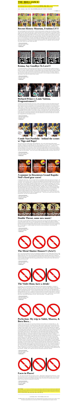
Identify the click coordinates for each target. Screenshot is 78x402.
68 (24, 391)
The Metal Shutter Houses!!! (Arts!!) (37, 251)
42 (32, 390)
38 (27, 390)
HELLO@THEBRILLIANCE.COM (36, 8)
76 (35, 391)
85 (47, 391)
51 (44, 390)
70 (27, 391)
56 (51, 390)
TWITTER (45, 8)
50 (43, 390)
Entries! (19, 8)
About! (26, 8)
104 (31, 392)
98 (22, 392)
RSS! (29, 8)
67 (23, 391)
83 (44, 391)
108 (38, 392)
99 (23, 392)
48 (40, 390)
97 (20, 392)
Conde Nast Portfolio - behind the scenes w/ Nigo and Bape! (38, 139)
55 (49, 390)
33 (20, 390)
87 (49, 391)
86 (48, 391)
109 (40, 392)
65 (20, 391)
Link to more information (23, 43)
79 (39, 391)
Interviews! (23, 8)
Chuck (45, 5)
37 (26, 390)
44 (35, 390)
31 (18, 390)
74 (32, 391)
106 (35, 392)
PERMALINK (21, 46)
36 (24, 390)
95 (18, 392)
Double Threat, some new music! (34, 218)
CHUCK (23, 352)
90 (53, 391)
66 (22, 391)
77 (36, 391)
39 (28, 390)
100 (25, 392)
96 (19, 392)
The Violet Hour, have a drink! (33, 283)
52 (45, 390)
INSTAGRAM (49, 8)
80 (40, 391)
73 (31, 391)
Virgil (48, 5)
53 (47, 390)
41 (31, 390)
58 (53, 390)
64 (19, 391)
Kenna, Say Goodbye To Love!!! (34, 66)
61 (57, 390)
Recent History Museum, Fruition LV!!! (38, 28)
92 (56, 391)
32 (19, 390)
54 (48, 390)
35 (23, 390)
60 (56, 390)
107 (37, 392)
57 (52, 390)
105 (33, 392)
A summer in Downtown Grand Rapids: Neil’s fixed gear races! (38, 176)
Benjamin (41, 5)
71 (28, 391)
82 (43, 391)
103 (30, 392)
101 (26, 392)
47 (39, 390)
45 (36, 390)
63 (18, 391)
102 (28, 392)
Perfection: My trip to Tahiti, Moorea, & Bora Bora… (39, 320)
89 (52, 391)
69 (26, 391)
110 (42, 392)
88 (51, 391)
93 (57, 391)
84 (45, 391)
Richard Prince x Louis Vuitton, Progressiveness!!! (34, 99)
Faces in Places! (26, 373)
